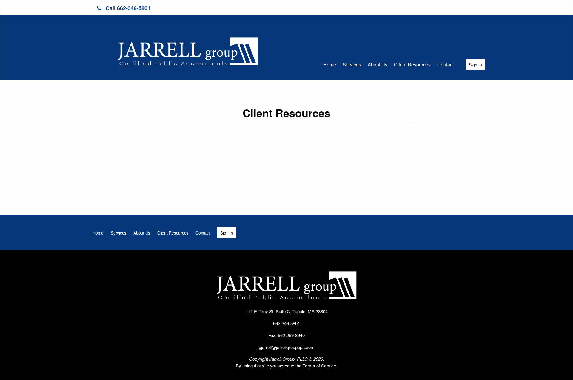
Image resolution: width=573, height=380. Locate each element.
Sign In (475, 65)
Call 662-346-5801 (127, 8)
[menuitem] (330, 64)
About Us (377, 64)
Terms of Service (319, 365)
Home (329, 64)
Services (352, 64)
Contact (445, 64)
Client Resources (412, 64)
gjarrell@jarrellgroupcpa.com (287, 347)
